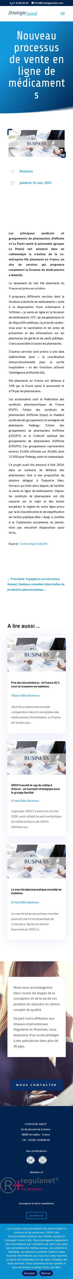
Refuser (46, 1273)
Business (26, 171)
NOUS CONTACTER (36, 1085)
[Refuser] (68, 1251)
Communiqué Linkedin (33, 543)
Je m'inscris (37, 1215)
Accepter (29, 1273)
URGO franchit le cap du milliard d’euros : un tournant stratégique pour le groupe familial (35, 789)
